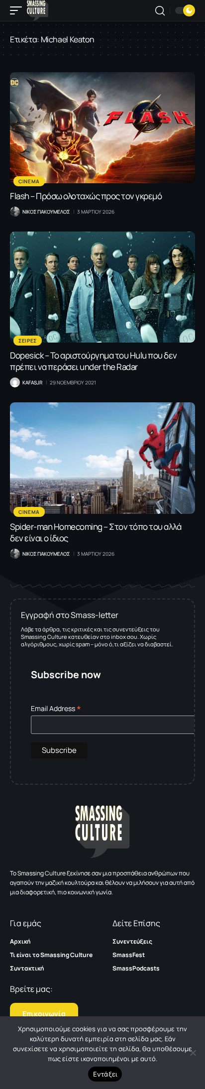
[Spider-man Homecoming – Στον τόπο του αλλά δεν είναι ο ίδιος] (102, 457)
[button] (18, 10)
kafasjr (32, 382)
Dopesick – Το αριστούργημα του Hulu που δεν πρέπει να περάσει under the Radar (93, 361)
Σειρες (27, 340)
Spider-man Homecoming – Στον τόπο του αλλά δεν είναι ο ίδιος (95, 532)
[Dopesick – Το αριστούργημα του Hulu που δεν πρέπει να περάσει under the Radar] (102, 287)
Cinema (29, 181)
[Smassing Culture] (37, 10)
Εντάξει (105, 1074)
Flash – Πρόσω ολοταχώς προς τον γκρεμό (86, 196)
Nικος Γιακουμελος (46, 211)
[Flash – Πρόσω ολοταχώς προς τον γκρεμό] (102, 127)
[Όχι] (193, 1053)
